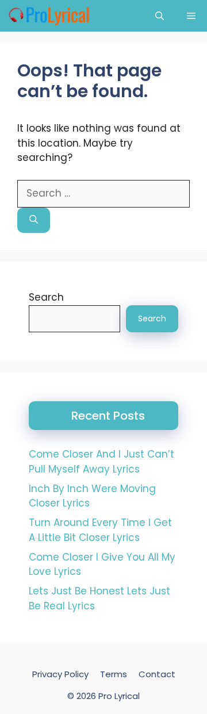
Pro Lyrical (119, 696)
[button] (159, 16)
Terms (113, 674)
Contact (157, 674)
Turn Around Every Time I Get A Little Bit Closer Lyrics (100, 530)
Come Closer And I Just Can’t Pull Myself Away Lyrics (101, 461)
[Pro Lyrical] (48, 16)
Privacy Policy (60, 674)
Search (46, 297)
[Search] (33, 220)
